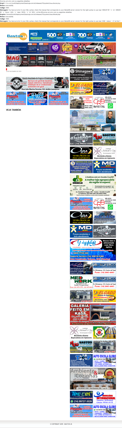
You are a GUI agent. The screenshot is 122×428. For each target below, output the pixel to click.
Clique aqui (118, 2)
